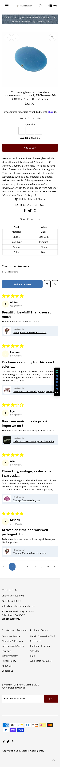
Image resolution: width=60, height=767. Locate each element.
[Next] (15, 37)
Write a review (22, 284)
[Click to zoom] (52, 37)
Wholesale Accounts (41, 660)
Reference (35, 641)
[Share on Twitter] (30, 211)
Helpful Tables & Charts (32, 199)
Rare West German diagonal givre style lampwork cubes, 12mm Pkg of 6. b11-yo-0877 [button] (34, 391)
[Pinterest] (12, 742)
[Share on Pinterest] (35, 211)
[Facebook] (3, 742)
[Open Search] (40, 5)
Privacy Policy (9, 660)
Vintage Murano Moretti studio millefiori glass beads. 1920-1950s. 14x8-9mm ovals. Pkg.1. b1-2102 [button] (31, 332)
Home (7, 17)
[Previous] (7, 37)
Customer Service (11, 636)
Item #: (23, 118)
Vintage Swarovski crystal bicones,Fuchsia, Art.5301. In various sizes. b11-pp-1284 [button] (33, 500)
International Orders (13, 646)
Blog (32, 655)
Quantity (30, 124)
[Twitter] (8, 742)
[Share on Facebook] (25, 211)
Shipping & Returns (12, 641)
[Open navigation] (8, 6)
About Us (7, 665)
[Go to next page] (55, 567)
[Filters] (47, 284)
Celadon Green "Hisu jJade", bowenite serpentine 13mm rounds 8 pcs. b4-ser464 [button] (33, 441)
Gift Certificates (10, 655)
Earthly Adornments (32, 750)
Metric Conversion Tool (32, 205)
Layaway (6, 650)
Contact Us (7, 670)
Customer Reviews (40, 646)
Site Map (35, 650)
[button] (7, 331)
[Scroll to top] (53, 760)
